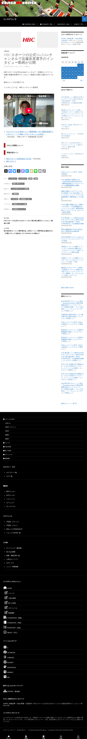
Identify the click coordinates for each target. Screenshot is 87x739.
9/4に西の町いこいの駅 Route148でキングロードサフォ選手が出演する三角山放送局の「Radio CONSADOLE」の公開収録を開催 (72, 220)
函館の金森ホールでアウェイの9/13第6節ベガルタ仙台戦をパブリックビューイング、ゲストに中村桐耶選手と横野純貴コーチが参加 (72, 195)
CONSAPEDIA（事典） (30, 24)
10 (63, 71)
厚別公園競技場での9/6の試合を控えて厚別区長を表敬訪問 (72, 230)
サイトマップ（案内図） (14, 548)
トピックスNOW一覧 (13, 533)
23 (82, 74)
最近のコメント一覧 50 (69, 403)
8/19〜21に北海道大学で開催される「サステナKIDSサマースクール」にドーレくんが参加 (72, 366)
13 (72, 71)
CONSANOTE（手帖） (47, 24)
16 (82, 71)
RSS (8, 677)
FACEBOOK (11, 652)
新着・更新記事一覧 (13, 555)
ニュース (7, 443)
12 (69, 71)
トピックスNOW (9, 419)
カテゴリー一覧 (11, 472)
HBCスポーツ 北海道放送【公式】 (19, 159)
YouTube (15, 199)
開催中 (7, 435)
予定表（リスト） (12, 525)
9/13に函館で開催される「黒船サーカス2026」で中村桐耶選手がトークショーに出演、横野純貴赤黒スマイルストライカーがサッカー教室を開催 (72, 208)
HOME (63, 38)
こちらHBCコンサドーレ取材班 (20, 188)
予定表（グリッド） (13, 521)
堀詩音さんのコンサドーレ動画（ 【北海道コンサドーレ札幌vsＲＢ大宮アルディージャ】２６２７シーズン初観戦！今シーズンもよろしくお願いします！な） (72, 114)
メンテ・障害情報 (12, 566)
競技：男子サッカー (18, 183)
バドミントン (10, 499)
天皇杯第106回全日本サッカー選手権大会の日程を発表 (72, 315)
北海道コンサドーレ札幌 (19, 204)
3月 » (81, 80)
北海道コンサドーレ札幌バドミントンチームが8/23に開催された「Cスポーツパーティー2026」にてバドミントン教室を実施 (72, 249)
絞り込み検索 (10, 552)
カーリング (10, 502)
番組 (36, 178)
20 (72, 74)
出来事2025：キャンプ (19, 209)
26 (69, 77)
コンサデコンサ (10, 19)
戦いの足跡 (7, 450)
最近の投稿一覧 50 (67, 287)
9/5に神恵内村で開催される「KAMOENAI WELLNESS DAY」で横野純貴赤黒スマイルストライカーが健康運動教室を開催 (72, 182)
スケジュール (8, 454)
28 (76, 77)
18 (66, 74)
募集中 (7, 439)
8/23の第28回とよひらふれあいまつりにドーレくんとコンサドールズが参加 (72, 239)
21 (76, 74)
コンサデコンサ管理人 (23, 66)
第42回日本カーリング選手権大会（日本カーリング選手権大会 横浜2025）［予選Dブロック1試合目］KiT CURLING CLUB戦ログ (29, 230)
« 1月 (63, 80)
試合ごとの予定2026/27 (14, 529)
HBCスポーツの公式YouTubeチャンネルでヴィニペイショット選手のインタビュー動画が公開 (72, 145)
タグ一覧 (9, 476)
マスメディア (22, 178)
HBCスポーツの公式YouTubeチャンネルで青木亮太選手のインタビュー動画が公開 (28, 220)
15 (79, 71)
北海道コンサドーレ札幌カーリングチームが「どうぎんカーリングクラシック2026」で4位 (72, 260)
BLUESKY (10, 662)
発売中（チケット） (11, 427)
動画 (30, 178)
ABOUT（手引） (79, 24)
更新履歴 (7, 458)
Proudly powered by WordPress (38, 730)
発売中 (7, 431)
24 (63, 77)
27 (72, 77)
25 (66, 77)
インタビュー (12, 178)
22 (79, 74)
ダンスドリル (10, 506)
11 (66, 71)
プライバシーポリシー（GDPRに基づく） (15, 730)
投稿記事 (70, 38)
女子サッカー (10, 495)
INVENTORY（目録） (64, 24)
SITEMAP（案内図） (14, 691)
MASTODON (11, 667)
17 (63, 74)
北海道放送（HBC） (25, 199)
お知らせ (7, 423)
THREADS (10, 657)
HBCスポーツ (11, 161)
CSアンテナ (10, 563)
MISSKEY (10, 672)
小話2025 (6, 51)
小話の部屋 (78, 38)
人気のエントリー (12, 559)
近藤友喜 (15, 194)
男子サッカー (10, 491)
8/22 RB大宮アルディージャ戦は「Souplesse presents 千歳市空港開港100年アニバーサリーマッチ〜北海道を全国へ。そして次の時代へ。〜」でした (72, 305)
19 (69, 74)
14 (76, 71)
